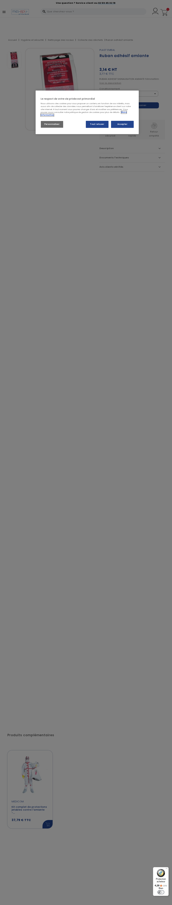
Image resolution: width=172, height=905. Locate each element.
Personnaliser (51, 124)
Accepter (122, 124)
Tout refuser (97, 124)
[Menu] (167, 869)
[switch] (161, 892)
